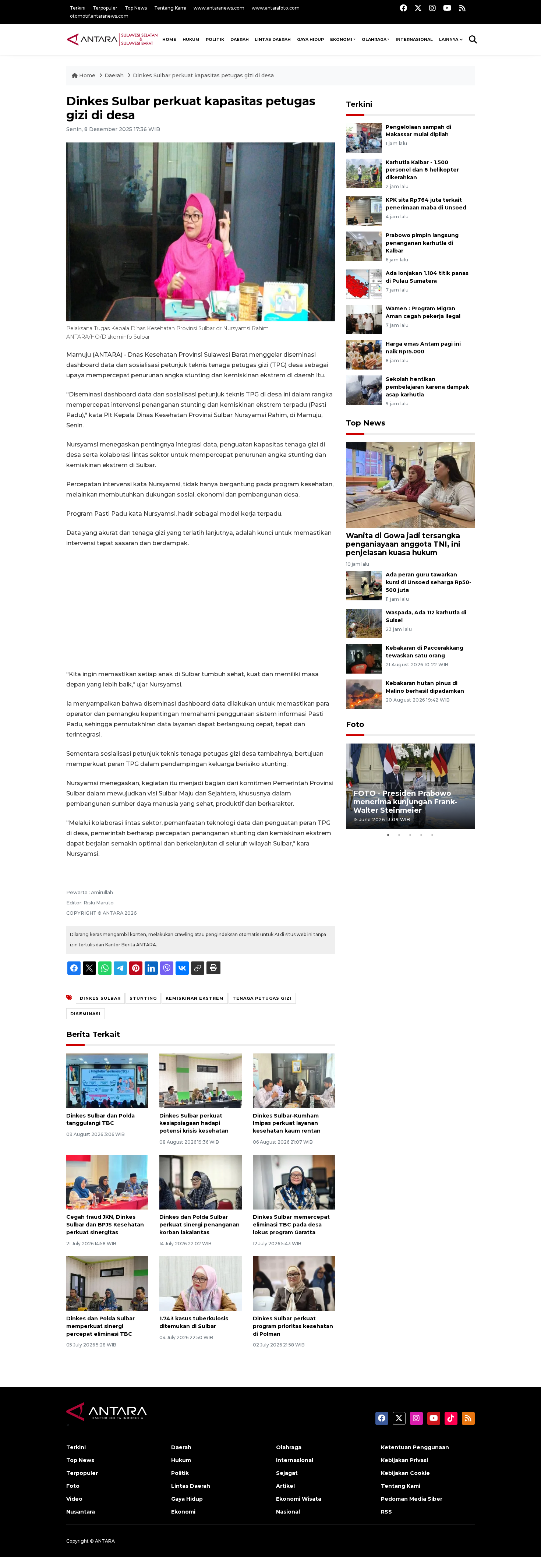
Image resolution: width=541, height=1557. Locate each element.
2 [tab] (399, 834)
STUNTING (143, 998)
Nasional (288, 1511)
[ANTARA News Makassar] (112, 39)
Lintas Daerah (273, 39)
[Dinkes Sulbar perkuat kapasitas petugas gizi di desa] (410, 484)
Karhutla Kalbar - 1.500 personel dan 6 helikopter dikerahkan (422, 170)
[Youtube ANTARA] (447, 7)
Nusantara (80, 1511)
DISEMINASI (85, 1013)
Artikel (285, 1486)
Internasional (414, 39)
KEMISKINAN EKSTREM (195, 998)
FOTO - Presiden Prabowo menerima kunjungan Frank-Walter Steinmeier (405, 802)
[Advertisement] (200, 608)
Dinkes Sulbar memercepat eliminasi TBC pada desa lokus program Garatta (291, 1225)
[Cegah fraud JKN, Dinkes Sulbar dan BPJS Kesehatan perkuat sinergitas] (107, 1181)
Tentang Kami (170, 8)
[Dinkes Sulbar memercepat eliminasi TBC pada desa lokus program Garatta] (294, 1181)
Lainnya (448, 39)
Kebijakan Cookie (405, 1473)
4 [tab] (421, 834)
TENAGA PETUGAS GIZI (262, 998)
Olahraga (374, 39)
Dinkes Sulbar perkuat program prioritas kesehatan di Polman (293, 1326)
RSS (386, 1511)
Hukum (191, 39)
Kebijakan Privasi (404, 1460)
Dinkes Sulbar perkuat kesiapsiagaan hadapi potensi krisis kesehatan (194, 1123)
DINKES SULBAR (100, 998)
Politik (215, 39)
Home (87, 75)
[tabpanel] (410, 786)
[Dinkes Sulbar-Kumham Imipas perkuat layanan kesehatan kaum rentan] (294, 1080)
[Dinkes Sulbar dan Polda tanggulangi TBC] (107, 1080)
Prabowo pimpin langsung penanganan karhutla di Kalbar (422, 243)
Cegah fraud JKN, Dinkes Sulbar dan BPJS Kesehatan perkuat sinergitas (105, 1225)
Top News (136, 8)
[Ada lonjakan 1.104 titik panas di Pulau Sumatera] (364, 283)
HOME (169, 39)
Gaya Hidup (310, 39)
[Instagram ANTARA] (432, 7)
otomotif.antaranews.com (99, 16)
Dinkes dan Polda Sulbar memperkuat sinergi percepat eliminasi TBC (100, 1326)
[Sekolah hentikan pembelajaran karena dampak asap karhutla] (364, 389)
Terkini (77, 8)
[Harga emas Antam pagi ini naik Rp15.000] (364, 354)
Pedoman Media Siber (411, 1499)
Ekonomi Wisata (298, 1499)
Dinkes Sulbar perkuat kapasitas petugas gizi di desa (203, 75)
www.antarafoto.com (276, 8)
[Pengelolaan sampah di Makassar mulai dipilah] (364, 137)
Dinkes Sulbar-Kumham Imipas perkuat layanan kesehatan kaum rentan (287, 1123)
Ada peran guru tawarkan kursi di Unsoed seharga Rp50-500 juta (428, 582)
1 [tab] (388, 834)
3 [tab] (410, 834)
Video (74, 1499)
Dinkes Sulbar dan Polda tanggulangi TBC (100, 1119)
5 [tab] (432, 834)
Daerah (239, 39)
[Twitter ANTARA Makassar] (418, 7)
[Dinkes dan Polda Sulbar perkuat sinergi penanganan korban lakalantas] (200, 1181)
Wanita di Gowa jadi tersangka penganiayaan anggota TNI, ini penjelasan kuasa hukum (403, 544)
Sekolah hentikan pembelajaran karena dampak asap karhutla (427, 387)
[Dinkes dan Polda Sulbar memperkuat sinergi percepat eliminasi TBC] (107, 1283)
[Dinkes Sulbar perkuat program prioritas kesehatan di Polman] (294, 1283)
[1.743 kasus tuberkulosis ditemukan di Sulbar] (200, 1283)
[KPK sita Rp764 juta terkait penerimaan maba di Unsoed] (364, 210)
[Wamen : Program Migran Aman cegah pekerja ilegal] (364, 318)
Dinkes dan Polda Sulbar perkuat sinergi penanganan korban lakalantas (199, 1225)
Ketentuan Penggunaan (415, 1447)
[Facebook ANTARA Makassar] (403, 7)
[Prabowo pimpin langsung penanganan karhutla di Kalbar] (364, 246)
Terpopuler (105, 8)
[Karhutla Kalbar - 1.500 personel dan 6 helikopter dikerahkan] (364, 172)
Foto (355, 724)
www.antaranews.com (219, 8)
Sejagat (287, 1473)
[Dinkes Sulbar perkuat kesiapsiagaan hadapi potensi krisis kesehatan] (200, 1080)
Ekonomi (341, 39)
